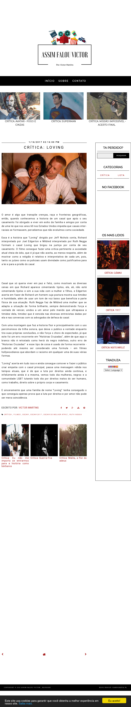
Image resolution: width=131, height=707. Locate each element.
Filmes (17, 414)
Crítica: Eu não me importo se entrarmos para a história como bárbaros (15, 462)
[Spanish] (117, 367)
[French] (112, 367)
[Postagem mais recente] (3, 654)
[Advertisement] (65, 12)
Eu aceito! (114, 701)
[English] (109, 367)
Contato (79, 80)
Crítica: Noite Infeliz (113, 347)
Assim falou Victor (31, 687)
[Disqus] (44, 511)
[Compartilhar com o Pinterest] (84, 408)
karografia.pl (120, 687)
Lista (121, 175)
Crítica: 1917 (113, 310)
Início (50, 80)
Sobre (63, 80)
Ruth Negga (75, 414)
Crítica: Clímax (113, 273)
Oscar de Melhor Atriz (56, 414)
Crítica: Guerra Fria (41, 458)
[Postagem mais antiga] (86, 654)
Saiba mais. (26, 703)
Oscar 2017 (36, 414)
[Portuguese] (114, 367)
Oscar (26, 414)
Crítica (8, 414)
